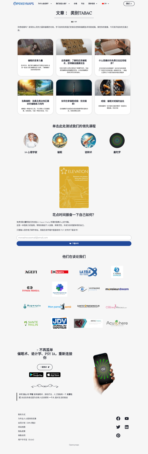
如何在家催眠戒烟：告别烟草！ (74, 102)
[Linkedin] (126, 427)
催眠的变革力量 (35, 60)
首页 (72, 22)
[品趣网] (118, 435)
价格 (75, 3)
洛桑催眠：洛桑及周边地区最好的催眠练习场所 (35, 102)
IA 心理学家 (31, 152)
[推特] (118, 427)
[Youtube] (126, 418)
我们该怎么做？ (61, 3)
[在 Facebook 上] (118, 418)
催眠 (59, 152)
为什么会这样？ (43, 3)
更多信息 (91, 3)
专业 (82, 3)
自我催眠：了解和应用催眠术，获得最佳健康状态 (74, 62)
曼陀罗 (117, 152)
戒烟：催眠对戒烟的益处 (112, 101)
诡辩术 (88, 152)
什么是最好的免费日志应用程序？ (112, 62)
